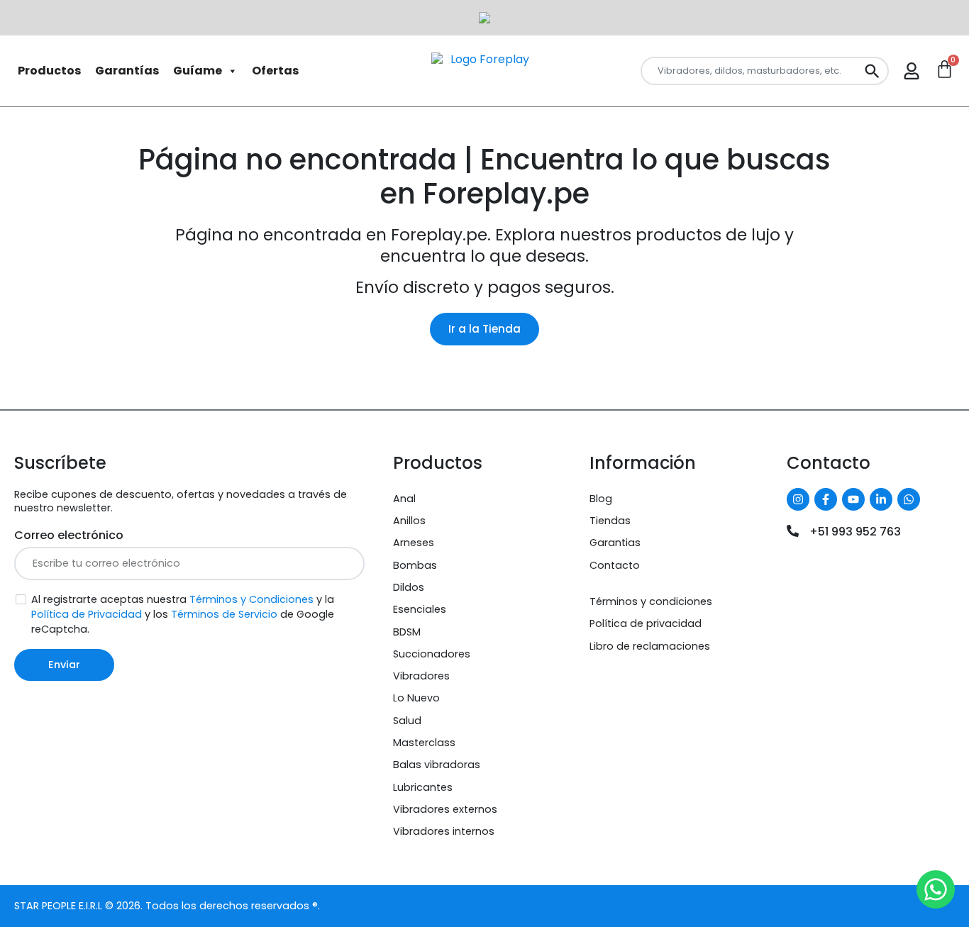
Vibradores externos (445, 809)
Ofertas (275, 70)
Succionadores (431, 654)
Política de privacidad (645, 623)
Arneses (413, 542)
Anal (404, 499)
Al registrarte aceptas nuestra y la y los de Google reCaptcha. (182, 614)
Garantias (615, 542)
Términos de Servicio (224, 614)
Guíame (197, 70)
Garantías (127, 70)
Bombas (415, 565)
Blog (600, 499)
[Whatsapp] (908, 499)
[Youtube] (853, 499)
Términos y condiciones (650, 601)
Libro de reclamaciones (649, 646)
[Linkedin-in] (881, 499)
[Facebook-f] (825, 499)
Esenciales (419, 609)
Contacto (614, 565)
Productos (49, 70)
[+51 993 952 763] (793, 531)
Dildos (408, 587)
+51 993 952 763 (855, 531)
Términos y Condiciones (251, 599)
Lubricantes (423, 787)
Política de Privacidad (86, 614)
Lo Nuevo (416, 698)
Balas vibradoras (436, 764)
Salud (407, 721)
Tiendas (610, 521)
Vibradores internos (443, 831)
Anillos (409, 521)
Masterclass (424, 743)
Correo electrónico (68, 535)
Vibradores (421, 676)
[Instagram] (798, 499)
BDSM (407, 632)
